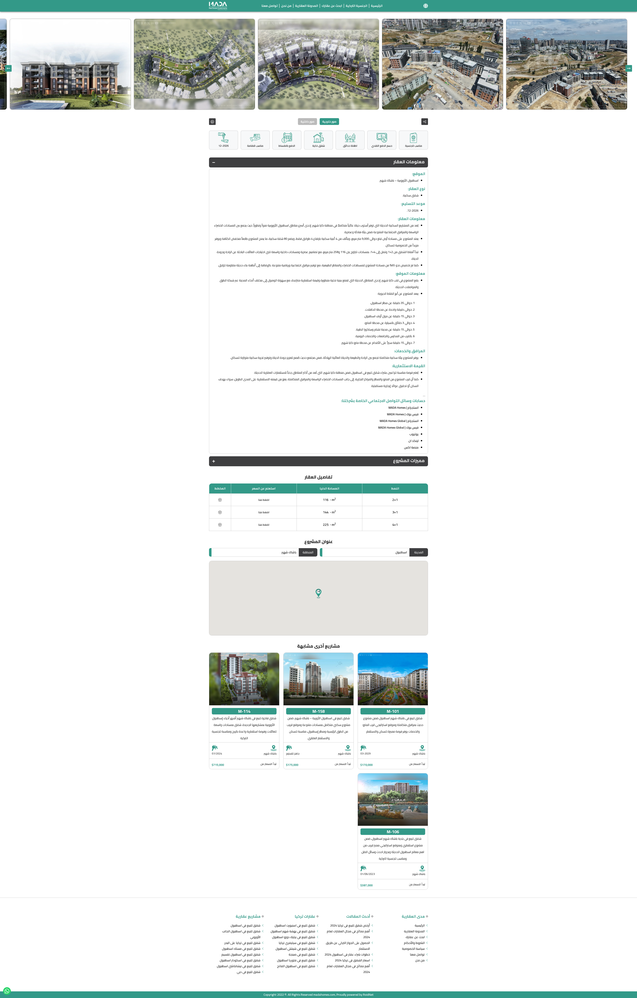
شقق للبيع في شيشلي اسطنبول (295, 948)
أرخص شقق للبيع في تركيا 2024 (350, 925)
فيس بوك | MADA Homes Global (398, 427)
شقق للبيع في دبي (248, 972)
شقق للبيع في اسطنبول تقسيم (240, 954)
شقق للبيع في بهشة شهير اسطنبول (293, 931)
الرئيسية (377, 5)
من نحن (286, 5)
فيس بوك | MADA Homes (403, 414)
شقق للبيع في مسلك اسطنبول (241, 948)
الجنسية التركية (356, 5)
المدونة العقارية (306, 5)
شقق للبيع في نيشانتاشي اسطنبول (238, 966)
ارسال (237, 534)
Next (8, 68)
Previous (628, 68)
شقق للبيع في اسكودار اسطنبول (240, 960)
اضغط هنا (263, 499)
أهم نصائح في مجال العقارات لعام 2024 (348, 934)
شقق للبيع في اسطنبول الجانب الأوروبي (241, 934)
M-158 (318, 711)
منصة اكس (411, 447)
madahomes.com (324, 994)
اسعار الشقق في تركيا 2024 (352, 960)
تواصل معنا (269, 5)
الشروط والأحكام (414, 943)
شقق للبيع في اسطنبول (245, 925)
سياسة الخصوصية (413, 948)
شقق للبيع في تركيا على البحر (242, 943)
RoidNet (368, 994)
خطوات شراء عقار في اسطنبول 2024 (347, 954)
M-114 (244, 711)
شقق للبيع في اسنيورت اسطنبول (295, 925)
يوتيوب (414, 434)
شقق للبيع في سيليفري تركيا (297, 943)
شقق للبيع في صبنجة (302, 954)
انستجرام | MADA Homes (404, 407)
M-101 (393, 711)
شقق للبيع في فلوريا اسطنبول (296, 960)
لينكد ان (413, 441)
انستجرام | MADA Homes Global (399, 421)
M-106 (393, 832)
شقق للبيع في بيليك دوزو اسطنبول (293, 937)
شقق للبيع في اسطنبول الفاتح (296, 966)
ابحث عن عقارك (332, 5)
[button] (425, 5)
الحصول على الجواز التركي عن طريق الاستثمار (348, 945)
